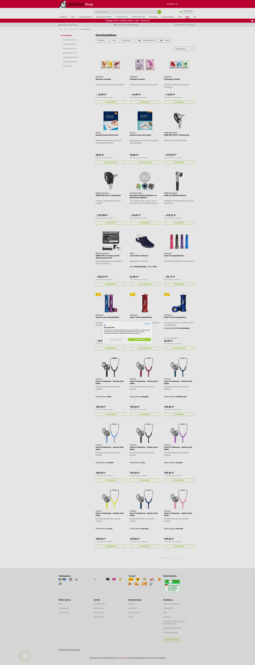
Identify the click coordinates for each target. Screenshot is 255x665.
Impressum (147, 324)
